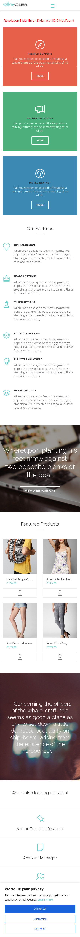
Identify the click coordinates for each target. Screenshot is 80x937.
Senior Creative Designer (40, 828)
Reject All (40, 929)
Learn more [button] (45, 899)
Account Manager (40, 858)
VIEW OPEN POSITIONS (40, 490)
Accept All (40, 908)
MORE (40, 76)
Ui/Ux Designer (40, 887)
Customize (40, 919)
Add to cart (20, 592)
